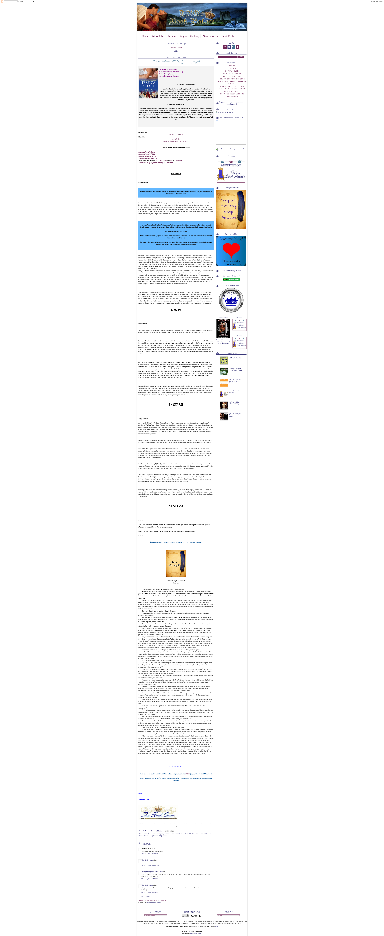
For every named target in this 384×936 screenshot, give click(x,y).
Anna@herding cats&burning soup (152, 872)
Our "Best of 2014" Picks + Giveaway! (234, 403)
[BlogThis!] (168, 831)
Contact (232, 68)
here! (216, 927)
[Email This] (166, 831)
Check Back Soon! (176, 47)
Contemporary (160, 834)
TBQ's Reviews (163, 836)
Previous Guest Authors (232, 94)
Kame (164, 161)
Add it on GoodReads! (171, 141)
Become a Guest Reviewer (232, 86)
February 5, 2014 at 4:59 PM (149, 892)
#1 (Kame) (146, 152)
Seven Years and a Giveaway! (234, 391)
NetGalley (192, 834)
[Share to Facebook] (173, 831)
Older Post (155, 901)
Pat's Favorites (199, 834)
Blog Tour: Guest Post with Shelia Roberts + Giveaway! (235, 381)
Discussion (178, 161)
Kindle (171, 135)
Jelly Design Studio (196, 933)
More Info (158, 36)
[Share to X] (171, 831)
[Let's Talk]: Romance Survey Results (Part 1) (235, 369)
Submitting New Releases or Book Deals (232, 82)
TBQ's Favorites (154, 836)
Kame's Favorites (169, 834)
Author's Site (176, 139)
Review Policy (232, 71)
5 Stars (146, 834)
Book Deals (228, 36)
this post (183, 826)
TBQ (160, 161)
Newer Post (144, 901)
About (232, 66)
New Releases (210, 36)
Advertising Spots (232, 76)
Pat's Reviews (207, 834)
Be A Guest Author (232, 74)
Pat (171, 161)
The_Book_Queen (147, 860)
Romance (146, 836)
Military (186, 834)
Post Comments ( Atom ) (153, 903)
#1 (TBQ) (146, 154)
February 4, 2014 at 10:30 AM (150, 865)
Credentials (232, 96)
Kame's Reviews (179, 834)
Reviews (172, 36)
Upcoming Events (232, 91)
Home (145, 36)
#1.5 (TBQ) (147, 156)
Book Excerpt (152, 834)
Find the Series (183, 141)
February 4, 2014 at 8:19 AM (149, 854)
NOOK (177, 135)
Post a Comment (146, 896)
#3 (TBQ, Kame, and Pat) (150, 163)
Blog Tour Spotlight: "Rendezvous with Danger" (235, 415)
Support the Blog (189, 36)
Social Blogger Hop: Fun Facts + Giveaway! (235, 358)
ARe (181, 135)
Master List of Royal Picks (232, 89)
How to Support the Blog (232, 79)
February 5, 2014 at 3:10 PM (149, 879)
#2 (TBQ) (148, 158)
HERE (188, 774)
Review (141, 836)
